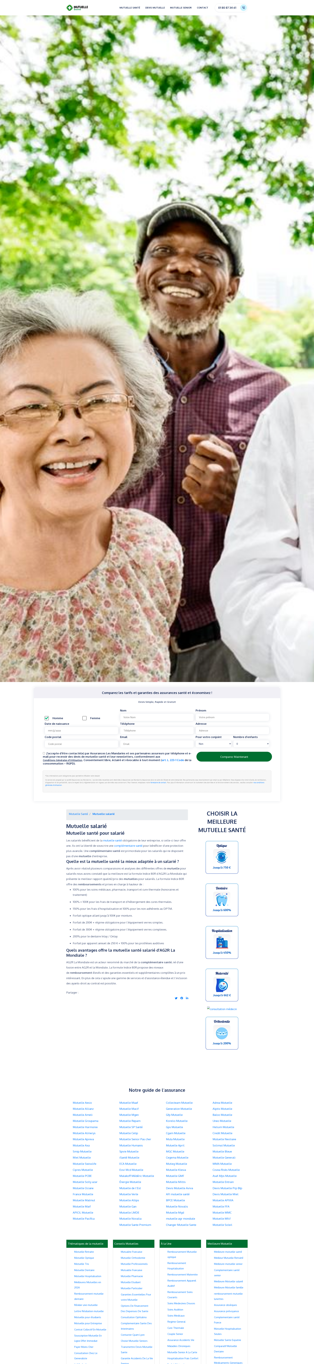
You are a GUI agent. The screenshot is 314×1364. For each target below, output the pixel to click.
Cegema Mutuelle (177, 1157)
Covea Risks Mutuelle (226, 1169)
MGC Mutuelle (175, 1151)
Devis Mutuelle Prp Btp (227, 1188)
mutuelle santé (112, 840)
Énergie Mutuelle (130, 1182)
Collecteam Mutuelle (179, 1102)
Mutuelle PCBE (82, 1176)
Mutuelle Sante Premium (135, 1224)
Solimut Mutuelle (224, 1145)
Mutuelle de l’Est (130, 1188)
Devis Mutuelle (155, 7)
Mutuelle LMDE (129, 1212)
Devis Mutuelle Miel (225, 1194)
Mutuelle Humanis (131, 1145)
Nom (123, 710)
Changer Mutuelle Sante (181, 1224)
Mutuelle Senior (181, 7)
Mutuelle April (175, 1145)
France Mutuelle (83, 1194)
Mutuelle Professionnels (134, 1263)
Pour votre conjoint (209, 737)
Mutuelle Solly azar (85, 1182)
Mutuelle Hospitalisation (87, 1276)
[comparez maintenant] (222, 857)
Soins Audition (175, 1309)
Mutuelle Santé (130, 7)
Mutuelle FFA (221, 1206)
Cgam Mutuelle (175, 1133)
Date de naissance (57, 723)
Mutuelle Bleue (222, 1151)
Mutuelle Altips (129, 1200)
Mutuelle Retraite (84, 1251)
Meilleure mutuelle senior (228, 1263)
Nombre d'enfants (245, 737)
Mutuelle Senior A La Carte (182, 1352)
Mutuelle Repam (129, 1121)
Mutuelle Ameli (83, 1114)
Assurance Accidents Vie (180, 1340)
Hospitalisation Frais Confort (182, 1358)
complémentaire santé (128, 845)
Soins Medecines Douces (181, 1303)
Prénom (201, 710)
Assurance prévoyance (226, 1311)
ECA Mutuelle (128, 1163)
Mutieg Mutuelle (176, 1163)
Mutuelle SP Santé (131, 1127)
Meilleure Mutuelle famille (228, 1287)
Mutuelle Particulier (131, 1288)
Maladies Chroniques (178, 1346)
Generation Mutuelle (179, 1108)
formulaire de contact (158, 782)
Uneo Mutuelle (222, 1121)
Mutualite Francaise (131, 1251)
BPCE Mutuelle (175, 1200)
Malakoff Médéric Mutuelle (136, 1176)
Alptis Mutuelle (222, 1108)
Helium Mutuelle (223, 1127)
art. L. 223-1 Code (173, 760)
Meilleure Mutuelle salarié (228, 1281)
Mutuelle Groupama (85, 1121)
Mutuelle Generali (224, 1157)
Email (123, 737)
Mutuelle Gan (127, 1206)
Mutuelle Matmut (84, 1200)
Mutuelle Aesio (82, 1102)
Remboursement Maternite (182, 1274)
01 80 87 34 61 (227, 7)
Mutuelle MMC (222, 1212)
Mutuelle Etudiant (131, 1282)
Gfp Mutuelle (174, 1114)
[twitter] (176, 998)
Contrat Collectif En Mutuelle (90, 1329)
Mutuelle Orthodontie (133, 1257)
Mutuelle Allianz (83, 1108)
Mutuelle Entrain (223, 1182)
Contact (202, 7)
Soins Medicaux (176, 1315)
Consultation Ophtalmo (134, 1317)
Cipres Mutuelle (83, 1169)
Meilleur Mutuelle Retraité (228, 1257)
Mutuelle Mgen (129, 1114)
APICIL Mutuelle (83, 1212)
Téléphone (127, 723)
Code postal (53, 737)
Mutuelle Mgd (175, 1212)
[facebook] (181, 998)
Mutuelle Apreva (83, 1139)
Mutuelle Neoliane (224, 1139)
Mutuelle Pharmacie (132, 1276)
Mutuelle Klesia (176, 1169)
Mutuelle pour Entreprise (88, 1323)
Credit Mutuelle (222, 1133)
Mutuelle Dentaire (84, 1270)
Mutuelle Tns (81, 1263)
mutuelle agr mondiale (180, 1218)
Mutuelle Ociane (83, 1188)
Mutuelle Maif (82, 1206)
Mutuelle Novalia (130, 1218)
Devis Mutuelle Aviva (179, 1188)
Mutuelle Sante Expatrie (227, 1340)
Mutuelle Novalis (177, 1206)
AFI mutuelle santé (178, 1194)
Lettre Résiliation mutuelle (89, 1311)
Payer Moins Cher (83, 1346)
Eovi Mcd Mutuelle (131, 1169)
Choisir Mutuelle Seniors (134, 1340)
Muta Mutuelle (175, 1139)
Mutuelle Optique (84, 1257)
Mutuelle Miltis (176, 1182)
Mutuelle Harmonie (85, 1127)
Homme (57, 718)
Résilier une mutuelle (86, 1305)
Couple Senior (175, 1334)
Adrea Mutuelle (222, 1102)
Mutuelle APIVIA (223, 1200)
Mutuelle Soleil (222, 1224)
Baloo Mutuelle (222, 1114)
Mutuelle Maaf (128, 1102)
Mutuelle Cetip (128, 1133)
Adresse (201, 723)
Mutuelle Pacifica (84, 1218)
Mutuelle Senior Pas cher (135, 1139)
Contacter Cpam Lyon (133, 1334)
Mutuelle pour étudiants (87, 1317)
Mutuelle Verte (128, 1194)
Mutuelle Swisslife (84, 1163)
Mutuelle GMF (175, 1176)
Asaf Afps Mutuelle (225, 1176)
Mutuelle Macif (129, 1108)
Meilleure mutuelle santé (228, 1251)
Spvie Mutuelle (129, 1151)
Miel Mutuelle (82, 1157)
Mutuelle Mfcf (222, 1218)
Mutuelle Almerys (84, 1133)
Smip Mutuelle (82, 1151)
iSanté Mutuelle (129, 1157)
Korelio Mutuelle (177, 1121)
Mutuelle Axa (81, 1145)
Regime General (176, 1321)
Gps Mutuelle (174, 1127)
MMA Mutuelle (222, 1163)
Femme (95, 718)
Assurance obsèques (225, 1305)
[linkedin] (187, 998)
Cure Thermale (175, 1327)
